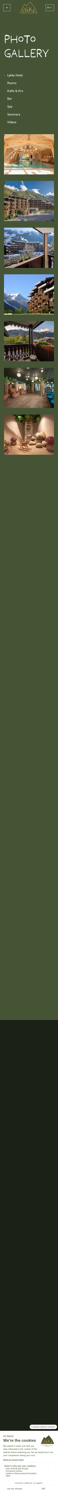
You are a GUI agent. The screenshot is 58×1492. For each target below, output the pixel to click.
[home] (28, 7)
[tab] (29, 75)
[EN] (4, 1489)
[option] (8, 1489)
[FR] (8, 1489)
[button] (50, 8)
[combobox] (4, 1489)
